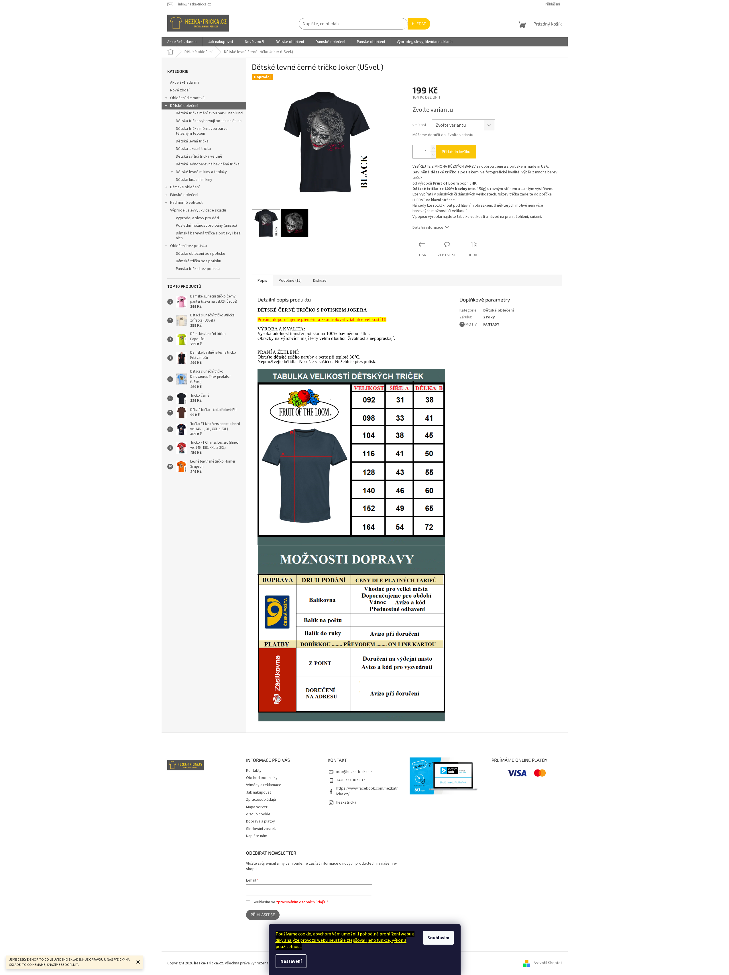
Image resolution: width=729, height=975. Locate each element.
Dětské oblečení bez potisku (200, 254)
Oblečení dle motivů (187, 98)
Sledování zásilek (261, 829)
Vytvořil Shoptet (548, 963)
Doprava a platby (260, 821)
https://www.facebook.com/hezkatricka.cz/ (367, 791)
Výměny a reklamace (263, 785)
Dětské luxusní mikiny (194, 180)
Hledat (419, 23)
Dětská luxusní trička (193, 149)
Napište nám (256, 836)
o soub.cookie (258, 814)
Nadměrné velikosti (186, 202)
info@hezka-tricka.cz (354, 772)
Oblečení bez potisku (188, 246)
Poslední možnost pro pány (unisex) (206, 225)
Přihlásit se (263, 914)
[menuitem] (182, 41)
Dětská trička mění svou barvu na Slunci (209, 113)
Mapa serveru (258, 807)
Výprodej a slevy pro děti (197, 218)
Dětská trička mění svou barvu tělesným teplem (201, 131)
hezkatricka (346, 802)
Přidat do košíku (456, 151)
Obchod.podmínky (262, 778)
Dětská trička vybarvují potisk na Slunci (209, 121)
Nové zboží (179, 90)
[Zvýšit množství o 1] (433, 148)
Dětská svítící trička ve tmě (199, 156)
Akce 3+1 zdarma (184, 82)
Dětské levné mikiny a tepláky (201, 172)
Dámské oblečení (185, 187)
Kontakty (254, 771)
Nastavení (291, 961)
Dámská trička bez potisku (198, 261)
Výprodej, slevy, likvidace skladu (198, 210)
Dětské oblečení (184, 106)
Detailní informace (427, 227)
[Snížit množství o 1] (433, 155)
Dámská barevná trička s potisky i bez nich (208, 235)
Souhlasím (438, 938)
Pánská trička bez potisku (198, 269)
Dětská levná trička (192, 141)
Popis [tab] (262, 280)
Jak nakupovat (258, 792)
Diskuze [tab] (320, 280)
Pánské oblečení (184, 195)
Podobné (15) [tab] (290, 280)
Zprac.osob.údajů (261, 799)
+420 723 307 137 (350, 780)
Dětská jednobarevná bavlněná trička (207, 164)
